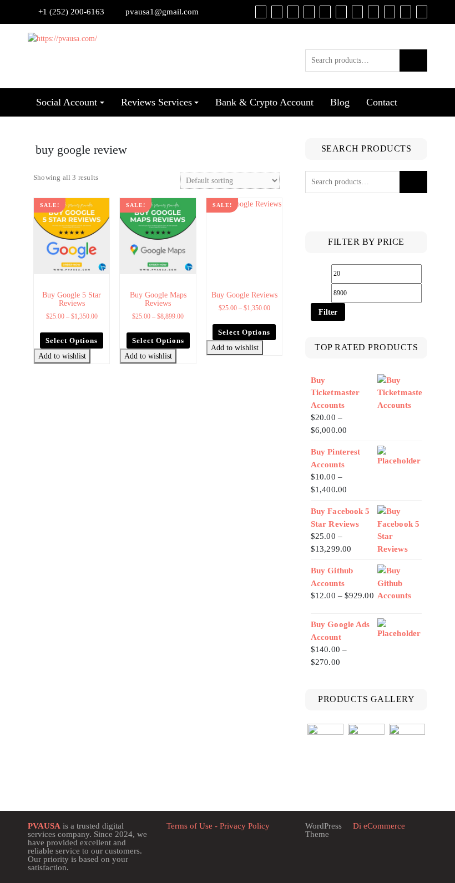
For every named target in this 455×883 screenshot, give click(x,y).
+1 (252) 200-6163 (71, 11)
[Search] (421, 11)
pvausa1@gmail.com (162, 11)
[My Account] (293, 11)
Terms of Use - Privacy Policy (218, 825)
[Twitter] (325, 11)
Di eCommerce (378, 825)
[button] (102, 206)
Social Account (66, 102)
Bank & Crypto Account (264, 102)
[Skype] (405, 11)
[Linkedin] (357, 11)
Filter (327, 311)
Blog (340, 102)
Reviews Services (156, 102)
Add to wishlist (62, 356)
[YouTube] (341, 11)
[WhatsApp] (389, 11)
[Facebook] (309, 11)
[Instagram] (373, 11)
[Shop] (260, 11)
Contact (381, 102)
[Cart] (276, 11)
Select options (72, 340)
